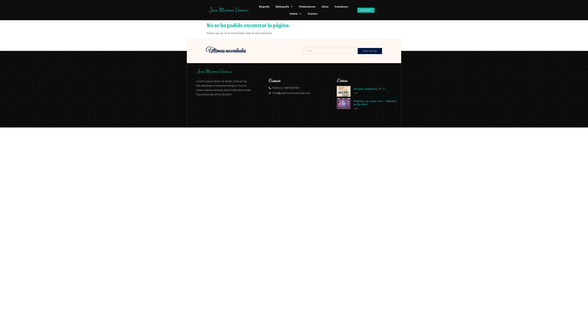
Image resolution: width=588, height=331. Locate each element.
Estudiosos (341, 6)
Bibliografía (282, 6)
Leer (356, 92)
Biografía (264, 6)
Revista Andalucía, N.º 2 (369, 89)
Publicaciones (307, 6)
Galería (294, 13)
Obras (325, 6)
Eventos (312, 13)
